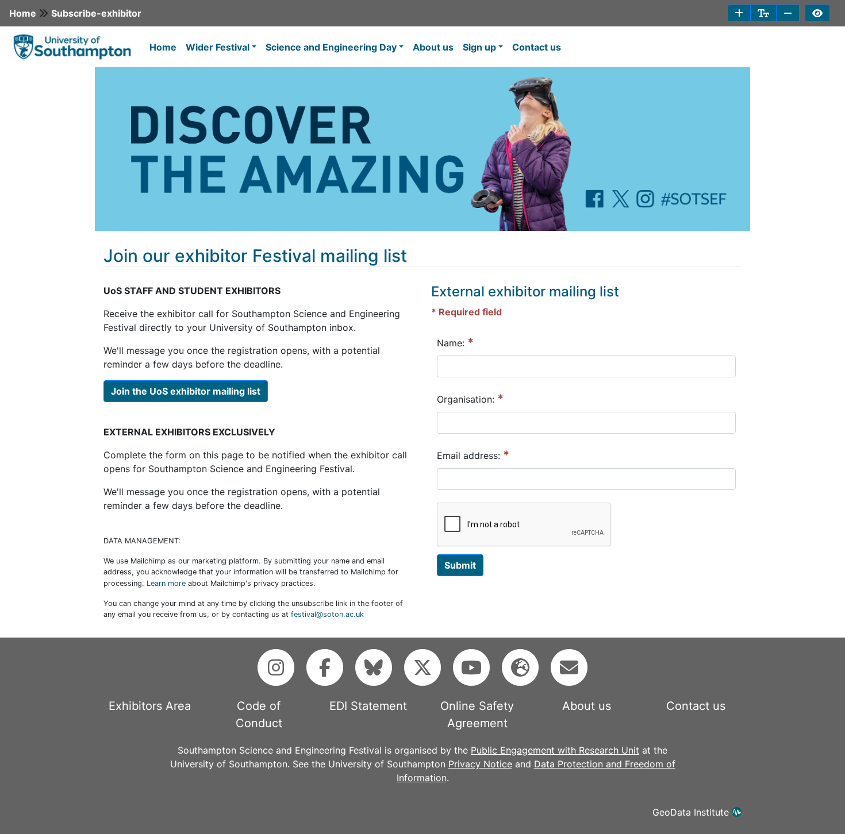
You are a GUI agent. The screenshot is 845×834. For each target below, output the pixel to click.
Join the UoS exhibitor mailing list (185, 391)
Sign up (479, 47)
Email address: (473, 455)
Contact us (536, 47)
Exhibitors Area (150, 706)
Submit (460, 565)
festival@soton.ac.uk (327, 614)
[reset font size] (763, 13)
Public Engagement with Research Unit (555, 750)
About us (433, 47)
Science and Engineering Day (331, 47)
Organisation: (470, 399)
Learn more (166, 583)
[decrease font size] (788, 13)
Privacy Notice (480, 764)
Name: (455, 342)
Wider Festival (217, 47)
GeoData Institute (692, 812)
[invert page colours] (817, 13)
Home (22, 13)
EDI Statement (368, 706)
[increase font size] (739, 13)
